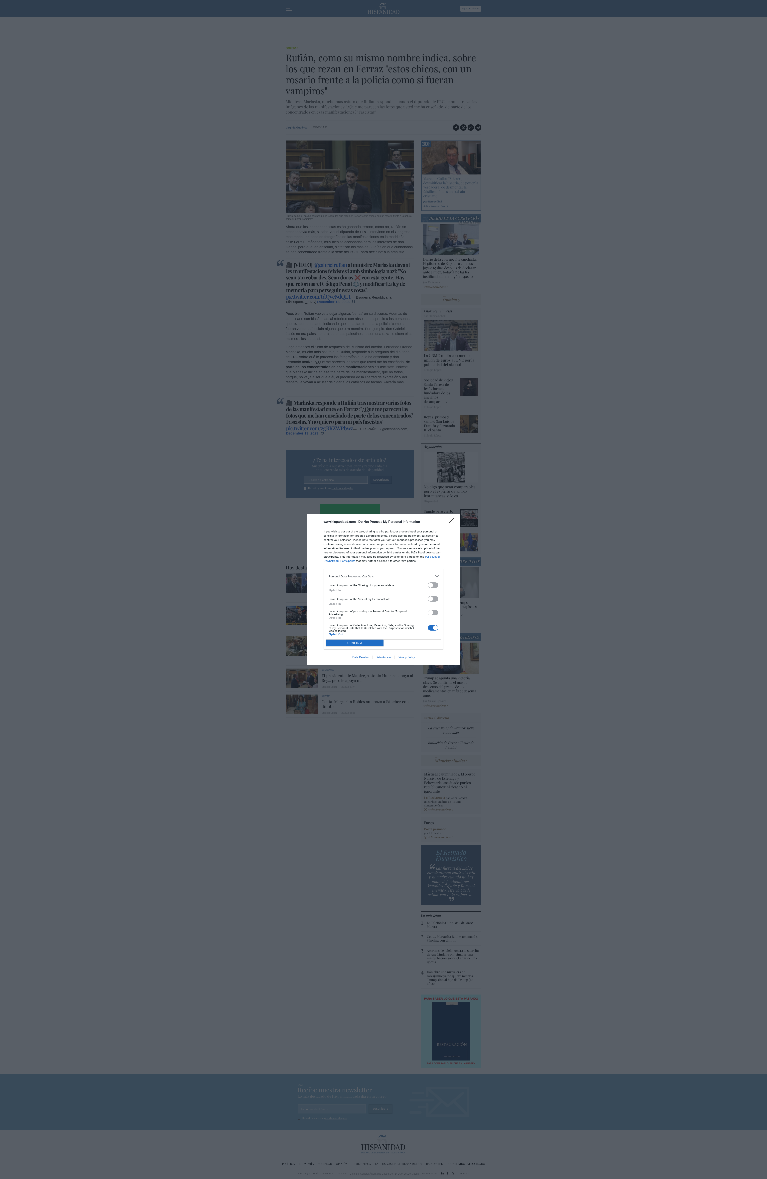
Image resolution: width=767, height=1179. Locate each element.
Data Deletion (361, 657)
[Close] (452, 522)
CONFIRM (354, 643)
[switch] (433, 585)
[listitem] (383, 576)
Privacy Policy (406, 657)
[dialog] (383, 589)
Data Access (383, 657)
